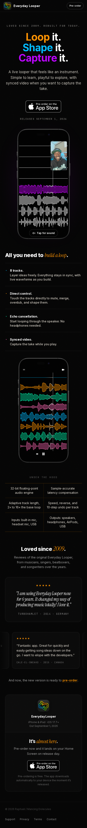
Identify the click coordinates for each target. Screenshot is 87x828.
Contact (51, 819)
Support (10, 819)
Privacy (24, 819)
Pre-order (75, 5)
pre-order (70, 680)
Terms (38, 819)
